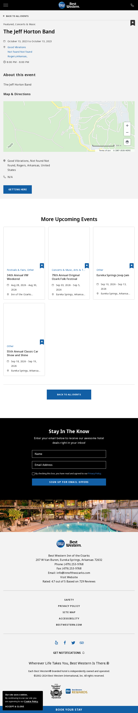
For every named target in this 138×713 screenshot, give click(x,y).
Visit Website (69, 577)
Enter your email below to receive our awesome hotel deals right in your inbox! (69, 440)
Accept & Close (14, 706)
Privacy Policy (94, 473)
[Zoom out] (127, 132)
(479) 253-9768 (133, 5)
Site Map (69, 612)
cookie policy (31, 701)
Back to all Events (17, 16)
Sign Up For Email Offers (69, 482)
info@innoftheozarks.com (73, 573)
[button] (20, 52)
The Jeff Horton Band (29, 31)
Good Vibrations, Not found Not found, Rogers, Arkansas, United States (29, 165)
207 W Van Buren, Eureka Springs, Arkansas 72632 (69, 560)
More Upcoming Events (69, 219)
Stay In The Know (69, 431)
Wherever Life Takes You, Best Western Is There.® (69, 663)
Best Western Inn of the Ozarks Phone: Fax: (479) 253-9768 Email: (69, 568)
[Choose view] (127, 142)
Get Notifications (67, 653)
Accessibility (69, 618)
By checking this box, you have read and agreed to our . (68, 473)
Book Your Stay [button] (69, 709)
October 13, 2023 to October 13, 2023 (30, 41)
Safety (69, 599)
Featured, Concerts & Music (19, 24)
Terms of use (105, 150)
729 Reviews (87, 581)
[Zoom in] (127, 125)
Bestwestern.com (69, 624)
